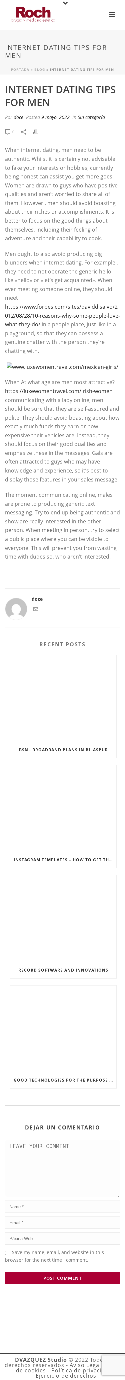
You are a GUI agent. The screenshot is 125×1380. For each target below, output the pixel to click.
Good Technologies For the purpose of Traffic (65, 1080)
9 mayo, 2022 (55, 117)
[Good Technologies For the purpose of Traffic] (63, 1029)
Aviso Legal (85, 1365)
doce (18, 117)
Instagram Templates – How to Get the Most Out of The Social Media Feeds (65, 860)
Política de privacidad (81, 1370)
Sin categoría (91, 117)
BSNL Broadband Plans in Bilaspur (63, 750)
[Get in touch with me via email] (35, 610)
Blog (39, 69)
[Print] (39, 131)
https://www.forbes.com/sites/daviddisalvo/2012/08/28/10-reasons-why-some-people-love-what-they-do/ (62, 315)
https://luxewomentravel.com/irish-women (59, 391)
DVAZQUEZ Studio (41, 1359)
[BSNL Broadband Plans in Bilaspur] (63, 698)
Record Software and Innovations (63, 970)
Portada (20, 69)
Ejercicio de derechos (66, 1375)
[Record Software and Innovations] (63, 918)
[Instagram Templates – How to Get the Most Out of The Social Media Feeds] (63, 808)
